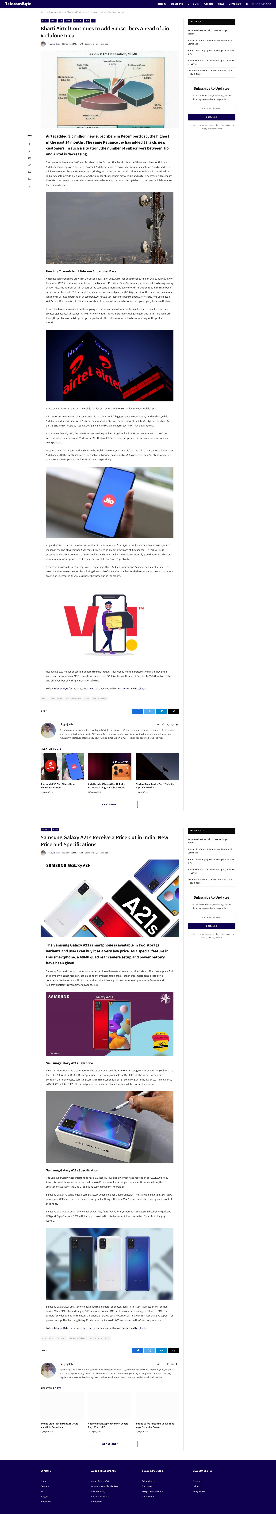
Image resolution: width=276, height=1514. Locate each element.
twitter (196, 1486)
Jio (60, 20)
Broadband (176, 4)
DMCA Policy (148, 1496)
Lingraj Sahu (55, 44)
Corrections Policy (100, 1496)
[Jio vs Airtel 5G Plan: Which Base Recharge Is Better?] (62, 766)
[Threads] (29, 158)
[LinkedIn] (29, 172)
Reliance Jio (56, 698)
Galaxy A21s (47, 1338)
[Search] (247, 4)
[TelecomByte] (18, 4)
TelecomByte (61, 689)
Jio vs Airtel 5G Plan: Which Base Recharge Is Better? (58, 786)
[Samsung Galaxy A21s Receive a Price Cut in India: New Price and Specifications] (110, 898)
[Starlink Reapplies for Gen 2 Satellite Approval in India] (157, 766)
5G (42, 1491)
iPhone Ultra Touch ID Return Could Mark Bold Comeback (59, 1425)
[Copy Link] (29, 165)
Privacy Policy (207, 128)
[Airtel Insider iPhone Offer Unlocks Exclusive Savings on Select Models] (109, 766)
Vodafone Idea (99, 698)
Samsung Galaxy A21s (99, 1338)
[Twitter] (29, 151)
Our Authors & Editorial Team (105, 1486)
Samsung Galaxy (77, 1338)
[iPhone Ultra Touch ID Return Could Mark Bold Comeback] (62, 1406)
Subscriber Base (73, 698)
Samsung (61, 1338)
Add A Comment (110, 804)
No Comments (88, 44)
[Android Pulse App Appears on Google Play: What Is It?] (109, 1406)
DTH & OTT (193, 4)
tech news (89, 689)
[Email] (29, 186)
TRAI (87, 20)
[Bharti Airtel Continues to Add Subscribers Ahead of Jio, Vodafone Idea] (110, 89)
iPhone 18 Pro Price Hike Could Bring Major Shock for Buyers (155, 1425)
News (221, 4)
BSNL (53, 20)
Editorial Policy (98, 1491)
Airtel (61, 12)
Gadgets (208, 4)
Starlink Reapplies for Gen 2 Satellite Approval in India (155, 786)
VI (93, 20)
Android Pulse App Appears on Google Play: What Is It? (108, 1425)
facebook (197, 1481)
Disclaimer (147, 1486)
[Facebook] (29, 144)
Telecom (161, 4)
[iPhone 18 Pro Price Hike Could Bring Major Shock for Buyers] (157, 1406)
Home (43, 12)
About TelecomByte (100, 1481)
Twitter (125, 689)
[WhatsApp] (29, 179)
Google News (199, 1491)
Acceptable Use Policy (152, 1491)
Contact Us (235, 4)
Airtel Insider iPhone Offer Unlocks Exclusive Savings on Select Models (106, 786)
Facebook (140, 689)
